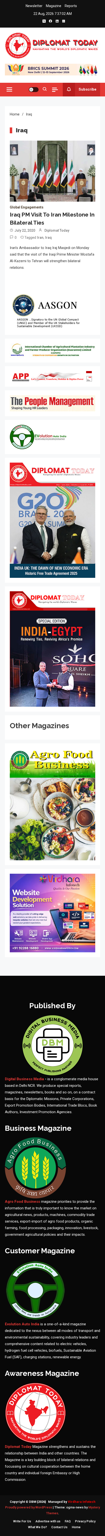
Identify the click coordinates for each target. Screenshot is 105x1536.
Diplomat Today (56, 230)
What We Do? (37, 1527)
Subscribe (87, 89)
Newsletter (34, 6)
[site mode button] (34, 89)
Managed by (71, 1502)
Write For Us (22, 1521)
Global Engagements (26, 207)
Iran (40, 237)
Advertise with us (47, 1521)
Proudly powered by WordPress (29, 1507)
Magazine (53, 6)
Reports (71, 6)
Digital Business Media (24, 1079)
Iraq (48, 237)
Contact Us (59, 1527)
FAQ (68, 1521)
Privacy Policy (85, 1521)
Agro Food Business (23, 1201)
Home (76, 1527)
